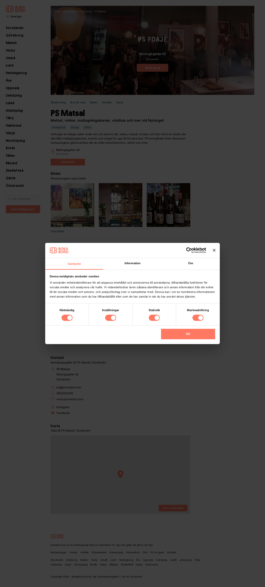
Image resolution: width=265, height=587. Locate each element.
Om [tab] (190, 263)
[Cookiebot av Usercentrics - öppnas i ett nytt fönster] (189, 250)
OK (188, 334)
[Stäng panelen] (214, 250)
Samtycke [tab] (74, 263)
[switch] (110, 318)
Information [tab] (132, 263)
